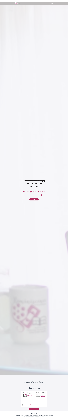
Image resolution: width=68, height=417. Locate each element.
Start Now (34, 199)
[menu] (50, 3)
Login (49, 3)
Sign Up (52, 3)
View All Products (34, 409)
